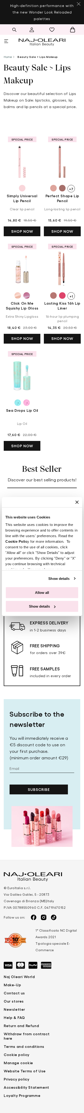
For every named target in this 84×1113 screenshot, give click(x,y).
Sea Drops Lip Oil (22, 410)
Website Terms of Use (25, 1071)
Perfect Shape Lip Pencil (62, 198)
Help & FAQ (14, 1017)
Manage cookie (18, 1062)
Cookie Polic (16, 541)
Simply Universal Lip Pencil (22, 198)
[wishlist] (53, 30)
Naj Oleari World (19, 976)
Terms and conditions (24, 1046)
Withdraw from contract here (26, 1036)
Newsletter (14, 1009)
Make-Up (12, 985)
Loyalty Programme (22, 1095)
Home (8, 56)
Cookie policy (16, 1054)
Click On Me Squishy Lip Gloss (22, 305)
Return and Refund (21, 1025)
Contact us (14, 993)
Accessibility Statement (26, 1087)
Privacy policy (16, 1079)
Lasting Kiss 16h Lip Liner (62, 305)
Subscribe (39, 789)
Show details (59, 579)
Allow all (42, 593)
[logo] (42, 41)
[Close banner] (77, 502)
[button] (14, 30)
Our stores (14, 1001)
